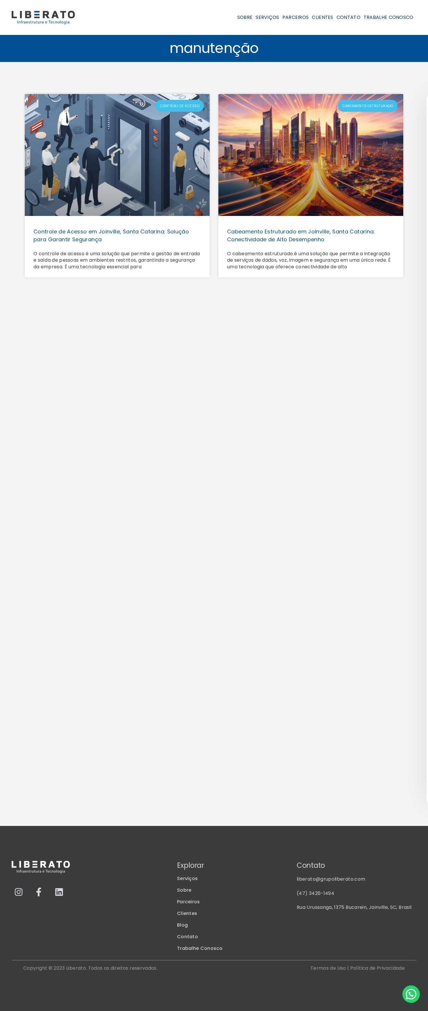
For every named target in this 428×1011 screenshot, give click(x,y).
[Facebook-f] (39, 892)
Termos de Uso (328, 968)
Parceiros (295, 17)
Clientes (322, 17)
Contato (348, 17)
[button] (411, 994)
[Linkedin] (59, 892)
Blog (182, 925)
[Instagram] (19, 892)
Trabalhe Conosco (388, 17)
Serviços (267, 17)
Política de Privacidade (377, 968)
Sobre (245, 17)
